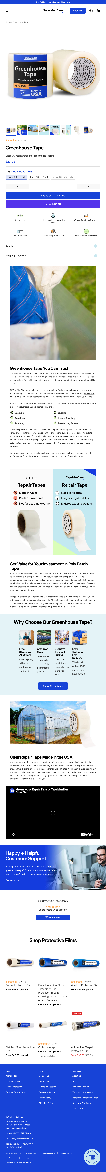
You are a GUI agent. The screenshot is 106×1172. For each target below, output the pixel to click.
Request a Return (47, 1092)
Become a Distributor (81, 1103)
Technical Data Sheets (82, 1092)
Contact (13, 1125)
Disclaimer (13, 1158)
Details (51, 245)
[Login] (91, 10)
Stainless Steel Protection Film (20, 1049)
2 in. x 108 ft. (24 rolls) (63, 177)
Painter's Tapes (12, 1076)
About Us (76, 1076)
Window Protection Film (84, 985)
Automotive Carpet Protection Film (82, 1049)
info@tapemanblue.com (22, 1138)
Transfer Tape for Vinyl (16, 1092)
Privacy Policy (31, 1153)
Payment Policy (49, 1153)
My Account (44, 1081)
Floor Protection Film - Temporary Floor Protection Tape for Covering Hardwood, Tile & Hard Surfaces (52, 993)
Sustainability (78, 1108)
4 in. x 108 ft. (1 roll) (16, 177)
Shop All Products (53, 686)
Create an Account (47, 1086)
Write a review (53, 917)
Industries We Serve (81, 1086)
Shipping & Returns (51, 255)
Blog (74, 1081)
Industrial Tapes (13, 1081)
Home (8, 22)
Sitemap (25, 1158)
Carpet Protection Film (18, 985)
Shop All (77, 11)
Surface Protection (14, 1086)
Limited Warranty (67, 1153)
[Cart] (98, 11)
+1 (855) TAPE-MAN (22, 1133)
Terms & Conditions (13, 1153)
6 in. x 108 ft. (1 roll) (39, 177)
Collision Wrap (46, 1047)
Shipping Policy (46, 1103)
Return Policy (45, 1098)
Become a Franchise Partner (85, 1098)
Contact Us (12, 880)
